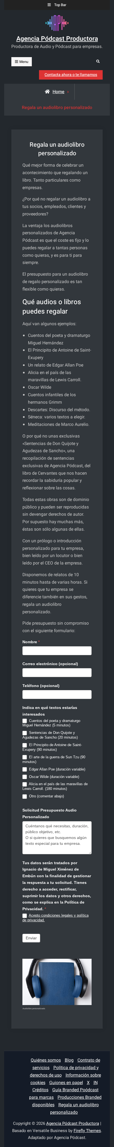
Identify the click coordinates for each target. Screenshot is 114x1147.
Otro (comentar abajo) (46, 796)
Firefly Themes (87, 1131)
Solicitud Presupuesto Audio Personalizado (49, 813)
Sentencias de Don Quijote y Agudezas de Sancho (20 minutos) (50, 735)
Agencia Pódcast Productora (57, 39)
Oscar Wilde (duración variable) (53, 777)
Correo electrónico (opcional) (50, 664)
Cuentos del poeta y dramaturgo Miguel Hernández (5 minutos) (51, 723)
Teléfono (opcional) (40, 685)
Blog (69, 1060)
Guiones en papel (66, 1082)
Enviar (31, 938)
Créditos (40, 1090)
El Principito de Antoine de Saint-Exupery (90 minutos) (52, 747)
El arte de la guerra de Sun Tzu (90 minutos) (53, 759)
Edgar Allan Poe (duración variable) (56, 769)
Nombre (31, 642)
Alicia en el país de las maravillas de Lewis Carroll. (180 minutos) (55, 786)
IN (96, 1082)
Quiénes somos (46, 1060)
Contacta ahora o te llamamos (71, 75)
